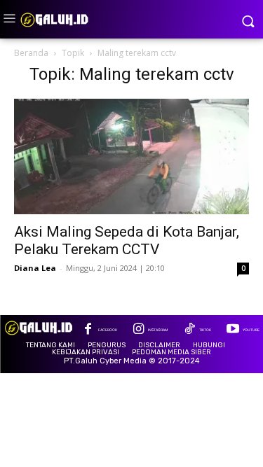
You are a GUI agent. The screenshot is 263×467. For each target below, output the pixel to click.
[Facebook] (88, 330)
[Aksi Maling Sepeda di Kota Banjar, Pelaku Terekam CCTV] (131, 156)
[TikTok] (189, 330)
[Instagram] (138, 330)
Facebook (107, 330)
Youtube (251, 330)
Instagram (158, 330)
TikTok (205, 330)
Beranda (31, 53)
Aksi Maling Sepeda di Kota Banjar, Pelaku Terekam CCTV (126, 240)
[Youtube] (232, 330)
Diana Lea (35, 268)
